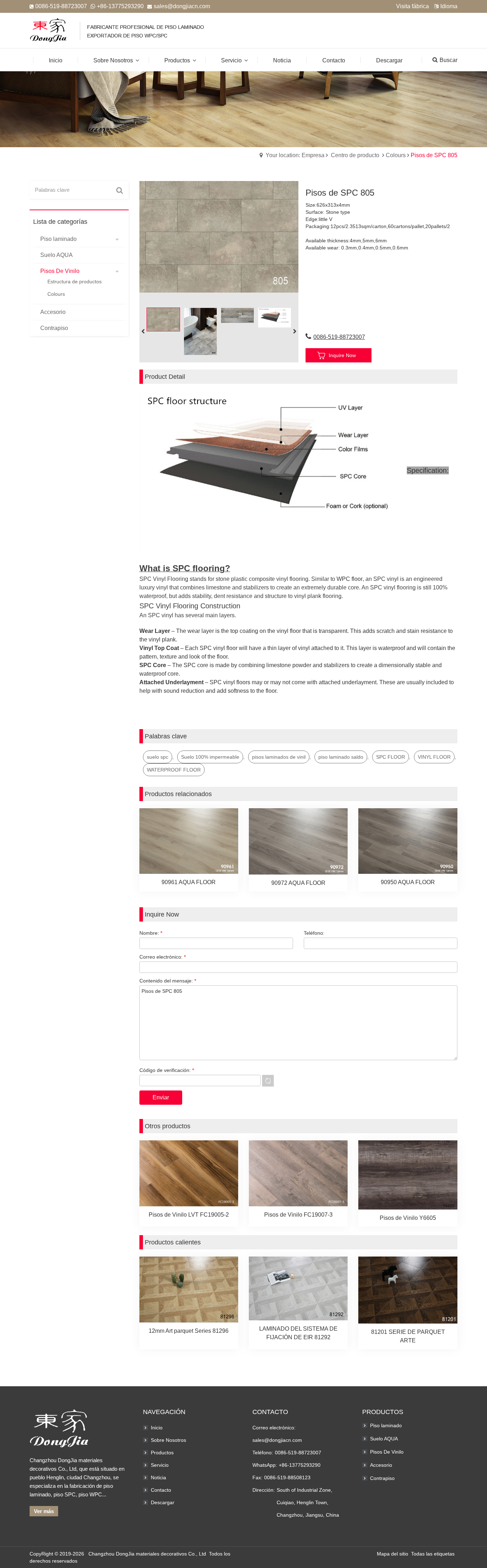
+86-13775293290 (120, 6)
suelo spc (157, 757)
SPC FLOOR (390, 757)
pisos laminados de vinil (279, 757)
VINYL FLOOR (434, 757)
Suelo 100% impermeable (210, 757)
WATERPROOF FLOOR (174, 770)
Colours (396, 155)
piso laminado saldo (340, 757)
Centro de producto (355, 155)
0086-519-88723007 (339, 337)
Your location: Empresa (295, 155)
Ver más (44, 1511)
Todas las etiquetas (433, 1554)
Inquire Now (342, 355)
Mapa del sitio (392, 1554)
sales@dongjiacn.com (182, 6)
